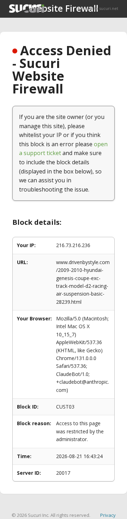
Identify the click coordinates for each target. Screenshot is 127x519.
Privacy (108, 515)
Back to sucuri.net (101, 8)
